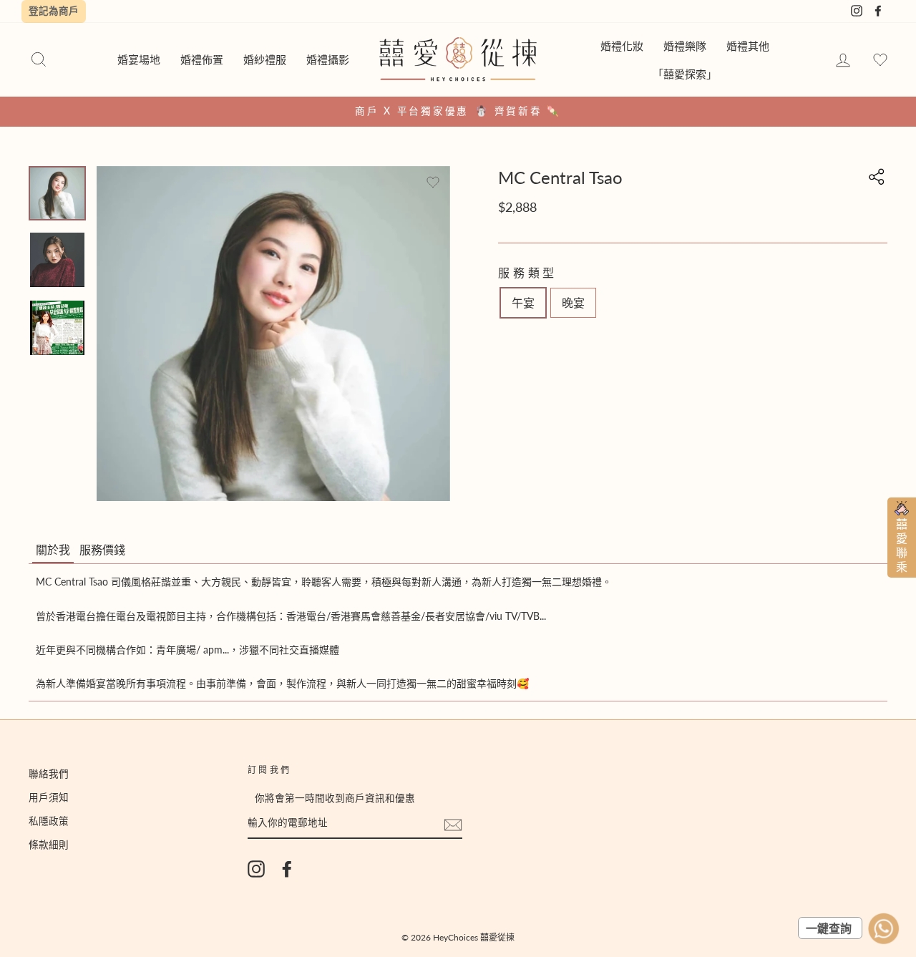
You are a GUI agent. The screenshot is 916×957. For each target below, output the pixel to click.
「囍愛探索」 (685, 73)
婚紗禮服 (264, 59)
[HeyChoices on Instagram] (256, 869)
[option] (458, 112)
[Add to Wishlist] (433, 182)
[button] (53, 550)
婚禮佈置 (201, 59)
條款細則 (49, 844)
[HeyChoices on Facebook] (287, 869)
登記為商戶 (54, 10)
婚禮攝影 (327, 59)
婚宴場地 (138, 59)
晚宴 (573, 302)
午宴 (523, 302)
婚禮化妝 (621, 45)
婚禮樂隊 (684, 45)
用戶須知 (49, 797)
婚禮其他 (747, 45)
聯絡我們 (49, 773)
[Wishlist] (880, 60)
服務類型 (527, 272)
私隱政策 (49, 821)
